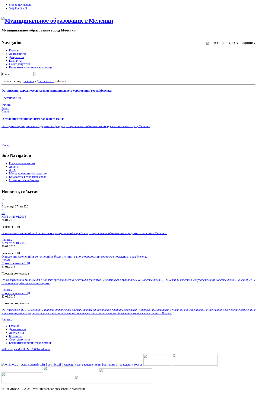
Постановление (11, 97)
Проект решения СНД (16, 263)
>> (3, 213)
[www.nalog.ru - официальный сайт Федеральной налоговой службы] (158, 364)
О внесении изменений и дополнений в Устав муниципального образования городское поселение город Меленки (75, 256)
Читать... (7, 239)
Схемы (6, 111)
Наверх (6, 145)
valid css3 (7, 349)
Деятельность (45, 81)
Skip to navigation (20, 4)
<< (3, 199)
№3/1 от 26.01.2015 (14, 216)
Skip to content (18, 8)
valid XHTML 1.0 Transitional (32, 349)
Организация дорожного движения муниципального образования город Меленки (57, 90)
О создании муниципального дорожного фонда (33, 118)
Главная (29, 81)
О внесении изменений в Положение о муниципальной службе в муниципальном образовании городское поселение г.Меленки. (84, 233)
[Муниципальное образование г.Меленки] (57, 20)
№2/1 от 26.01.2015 (14, 243)
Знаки (5, 108)
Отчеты (6, 104)
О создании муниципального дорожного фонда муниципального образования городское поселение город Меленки (76, 126)
